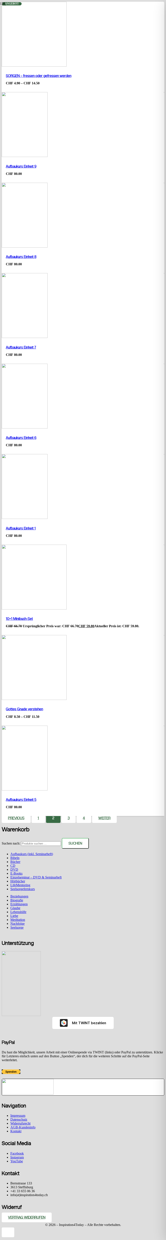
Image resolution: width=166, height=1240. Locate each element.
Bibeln (14, 858)
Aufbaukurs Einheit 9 (21, 166)
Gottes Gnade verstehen (24, 709)
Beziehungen (19, 896)
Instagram (17, 1157)
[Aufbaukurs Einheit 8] (25, 246)
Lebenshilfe (18, 912)
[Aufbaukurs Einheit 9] (25, 156)
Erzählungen (19, 904)
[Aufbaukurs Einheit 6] (25, 427)
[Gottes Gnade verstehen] (34, 699)
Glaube (15, 908)
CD (12, 865)
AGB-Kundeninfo (22, 1127)
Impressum (17, 1115)
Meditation (17, 920)
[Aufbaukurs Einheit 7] (25, 337)
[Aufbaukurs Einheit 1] (25, 518)
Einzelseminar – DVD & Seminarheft (36, 877)
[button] (8, 1232)
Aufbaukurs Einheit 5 (21, 800)
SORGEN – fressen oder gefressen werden (38, 76)
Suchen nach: (11, 843)
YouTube (16, 1161)
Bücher (15, 862)
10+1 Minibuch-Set (19, 619)
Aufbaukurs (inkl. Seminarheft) (31, 854)
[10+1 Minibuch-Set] (34, 608)
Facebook (17, 1153)
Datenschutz (18, 1119)
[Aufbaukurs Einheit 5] (25, 789)
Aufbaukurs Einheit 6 (21, 438)
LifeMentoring (20, 885)
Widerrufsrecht (20, 1123)
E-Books (16, 873)
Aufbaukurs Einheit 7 (21, 347)
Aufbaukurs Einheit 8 (21, 257)
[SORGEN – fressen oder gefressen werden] (34, 65)
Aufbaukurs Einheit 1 (21, 528)
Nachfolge (17, 923)
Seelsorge (17, 927)
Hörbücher (17, 881)
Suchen (75, 843)
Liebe (14, 916)
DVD (14, 869)
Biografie (16, 900)
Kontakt (15, 1131)
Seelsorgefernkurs (22, 889)
